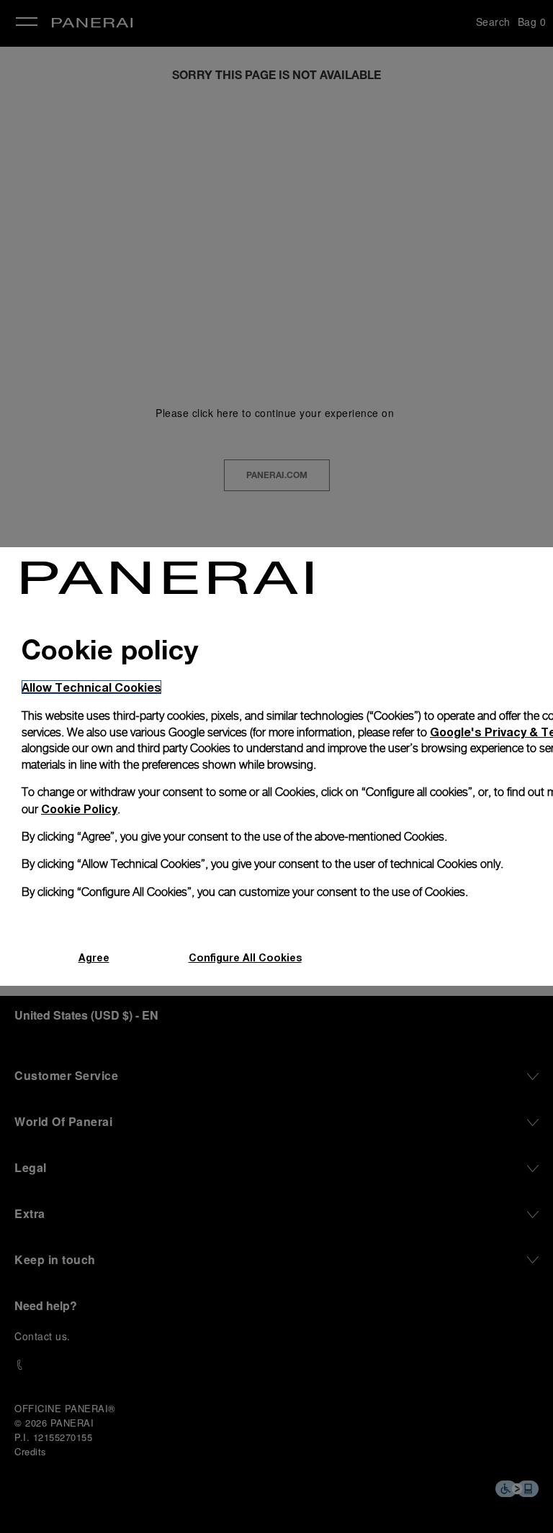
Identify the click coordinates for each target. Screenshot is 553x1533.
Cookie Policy (79, 808)
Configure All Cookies (245, 957)
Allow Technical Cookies (91, 687)
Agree (93, 957)
